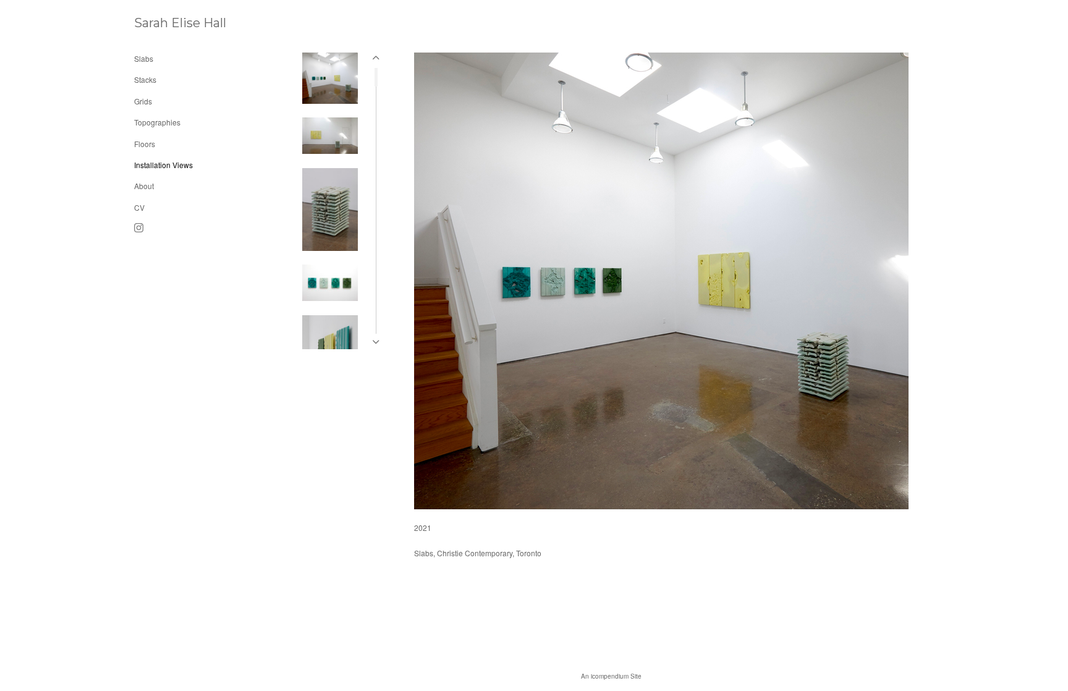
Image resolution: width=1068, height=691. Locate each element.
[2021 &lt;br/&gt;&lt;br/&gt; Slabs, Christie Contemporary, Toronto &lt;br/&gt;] (661, 281)
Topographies (157, 122)
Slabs (143, 58)
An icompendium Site (611, 676)
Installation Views (163, 164)
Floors (144, 143)
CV (139, 207)
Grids (143, 101)
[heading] (165, 23)
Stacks (145, 79)
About (144, 185)
